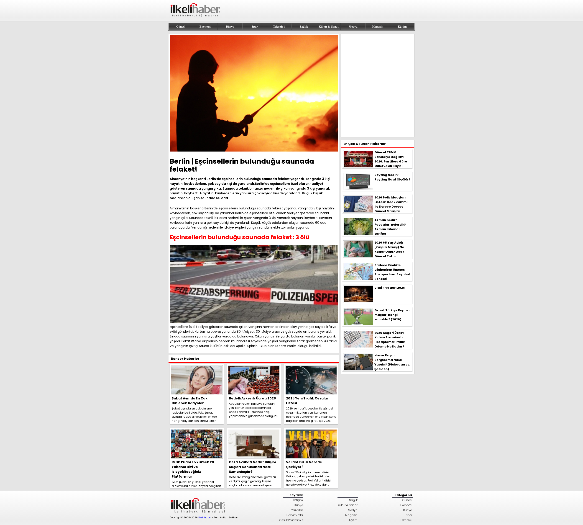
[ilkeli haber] (196, 19)
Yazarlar (297, 510)
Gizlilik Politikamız (291, 520)
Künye (298, 505)
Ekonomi (205, 26)
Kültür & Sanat (328, 26)
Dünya (230, 26)
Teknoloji (279, 26)
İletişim (298, 500)
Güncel (180, 26)
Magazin (377, 26)
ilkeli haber (204, 517)
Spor (255, 26)
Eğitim (402, 26)
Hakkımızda (294, 515)
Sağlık (304, 26)
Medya (353, 26)
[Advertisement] (377, 85)
